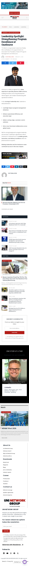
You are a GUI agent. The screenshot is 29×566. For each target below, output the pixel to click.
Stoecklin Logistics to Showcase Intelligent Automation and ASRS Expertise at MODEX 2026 (17, 291)
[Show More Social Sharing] (26, 62)
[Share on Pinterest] (20, 62)
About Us (6, 445)
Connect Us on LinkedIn (14, 355)
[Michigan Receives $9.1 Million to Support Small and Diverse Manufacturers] (4, 308)
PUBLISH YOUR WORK (14, 13)
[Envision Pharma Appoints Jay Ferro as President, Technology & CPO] (14, 193)
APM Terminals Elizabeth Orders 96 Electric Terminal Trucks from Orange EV (18, 249)
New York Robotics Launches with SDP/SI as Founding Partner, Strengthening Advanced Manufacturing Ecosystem (17, 301)
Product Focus (7, 260)
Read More (4, 438)
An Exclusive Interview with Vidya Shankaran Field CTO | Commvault (17, 224)
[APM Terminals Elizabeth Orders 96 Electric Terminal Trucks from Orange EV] (4, 247)
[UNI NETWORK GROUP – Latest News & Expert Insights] (14, 17)
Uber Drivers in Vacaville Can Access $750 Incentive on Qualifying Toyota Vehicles (18, 232)
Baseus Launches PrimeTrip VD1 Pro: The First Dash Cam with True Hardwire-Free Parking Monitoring (15, 278)
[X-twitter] (17, 553)
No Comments (6, 59)
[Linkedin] (3, 553)
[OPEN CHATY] (25, 562)
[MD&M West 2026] (14, 418)
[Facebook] (14, 553)
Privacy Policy (15, 338)
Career (6, 475)
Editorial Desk (10, 56)
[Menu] (3, 17)
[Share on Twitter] (5, 62)
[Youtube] (7, 553)
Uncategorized (6, 412)
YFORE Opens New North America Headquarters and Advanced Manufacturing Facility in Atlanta (17, 241)
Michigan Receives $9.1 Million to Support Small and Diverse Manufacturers (17, 310)
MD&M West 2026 (9, 428)
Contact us (7, 487)
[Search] (26, 17)
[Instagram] (10, 553)
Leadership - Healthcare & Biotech (10, 32)
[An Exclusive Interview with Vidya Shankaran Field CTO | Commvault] (4, 223)
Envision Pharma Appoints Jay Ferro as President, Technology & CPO (14, 203)
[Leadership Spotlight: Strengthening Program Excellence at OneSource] (14, 76)
